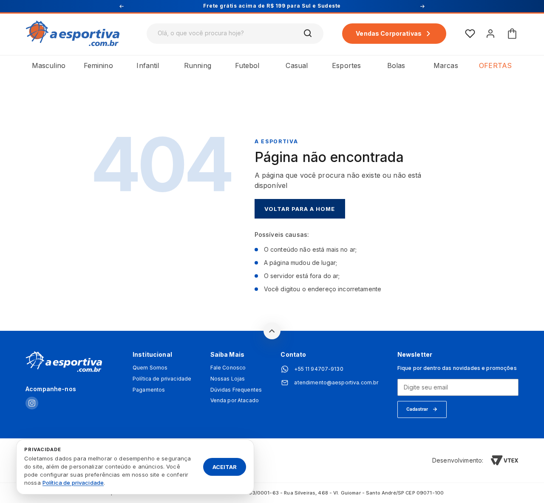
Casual (297, 65)
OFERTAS (495, 65)
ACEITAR (224, 466)
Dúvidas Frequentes (236, 390)
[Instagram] (32, 404)
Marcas (446, 65)
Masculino (48, 65)
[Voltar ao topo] (272, 330)
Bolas (396, 65)
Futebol (247, 65)
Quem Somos (150, 368)
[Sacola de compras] (512, 33)
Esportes (346, 65)
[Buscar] (308, 33)
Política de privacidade (162, 379)
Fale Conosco (228, 368)
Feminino (98, 65)
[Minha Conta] (490, 33)
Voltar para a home (299, 208)
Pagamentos (149, 390)
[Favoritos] (470, 33)
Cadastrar (417, 409)
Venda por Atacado (234, 401)
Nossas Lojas (227, 379)
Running (197, 65)
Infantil (147, 65)
